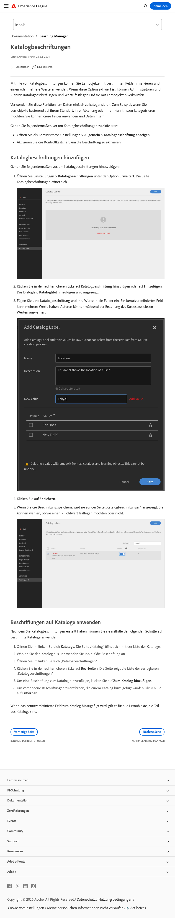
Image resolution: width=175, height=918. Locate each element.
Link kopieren (44, 66)
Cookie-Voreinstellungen (26, 907)
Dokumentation (22, 36)
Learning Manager (54, 36)
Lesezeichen (22, 66)
